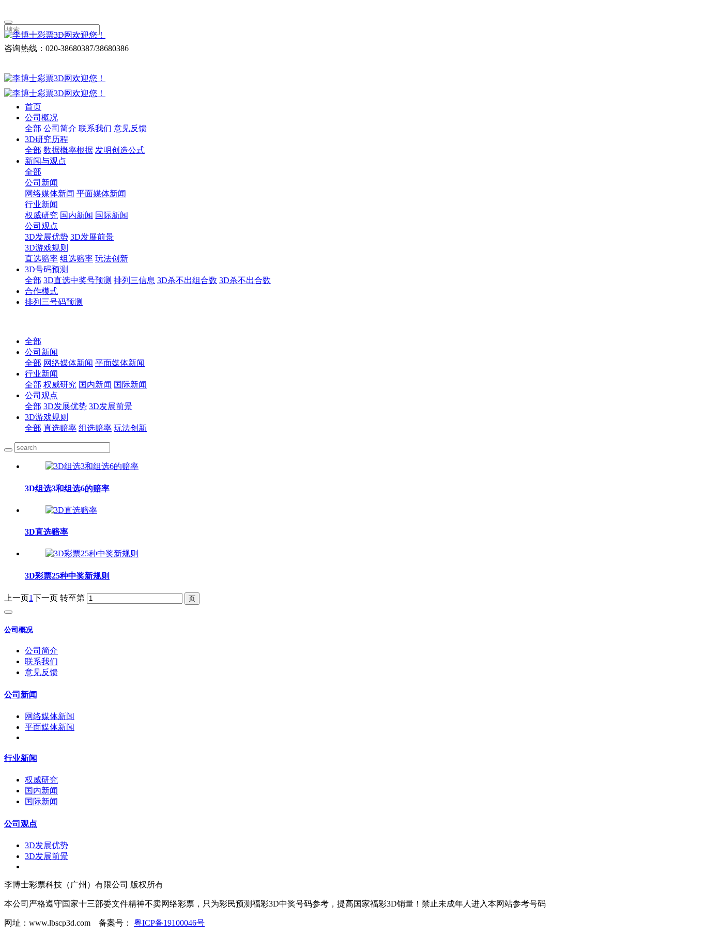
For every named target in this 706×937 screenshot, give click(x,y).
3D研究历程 (46, 139)
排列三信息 (134, 280)
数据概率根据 (68, 150)
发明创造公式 (120, 150)
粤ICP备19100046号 (169, 922)
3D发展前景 (92, 236)
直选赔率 (41, 258)
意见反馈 (130, 128)
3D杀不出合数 (245, 280)
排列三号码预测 (54, 302)
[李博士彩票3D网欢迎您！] (353, 35)
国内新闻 (76, 215)
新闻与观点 (45, 161)
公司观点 (41, 226)
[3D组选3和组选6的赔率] (92, 466)
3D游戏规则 (46, 247)
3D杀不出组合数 (187, 280)
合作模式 (41, 291)
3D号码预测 (46, 269)
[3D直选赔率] (71, 510)
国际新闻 (111, 215)
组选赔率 (76, 258)
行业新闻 (41, 204)
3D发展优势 (46, 236)
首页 (33, 106)
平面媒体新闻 (101, 193)
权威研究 (41, 215)
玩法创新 (111, 258)
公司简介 (59, 128)
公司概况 (41, 117)
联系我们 (95, 128)
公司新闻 (41, 182)
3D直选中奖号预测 (77, 280)
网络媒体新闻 (49, 193)
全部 (33, 128)
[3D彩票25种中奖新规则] (92, 553)
